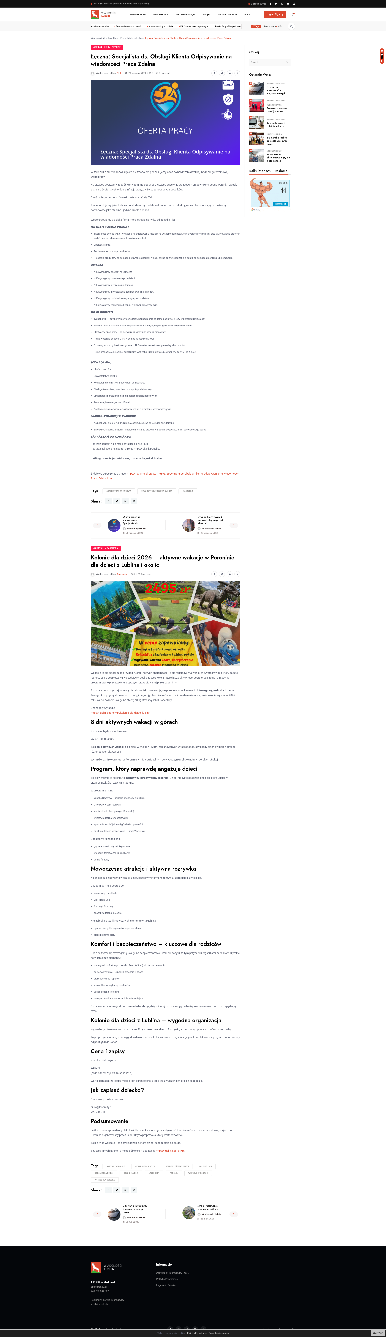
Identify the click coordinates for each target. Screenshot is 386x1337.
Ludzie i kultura (160, 14)
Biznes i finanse (138, 14)
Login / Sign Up (274, 14)
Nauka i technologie (185, 14)
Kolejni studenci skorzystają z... (228, 26)
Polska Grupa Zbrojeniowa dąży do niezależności (118, 3)
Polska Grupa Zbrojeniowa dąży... (192, 26)
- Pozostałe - (269, 26)
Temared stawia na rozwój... (91, 26)
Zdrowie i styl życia (227, 14)
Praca (247, 14)
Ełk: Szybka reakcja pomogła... (156, 26)
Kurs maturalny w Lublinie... (123, 26)
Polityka (206, 14)
